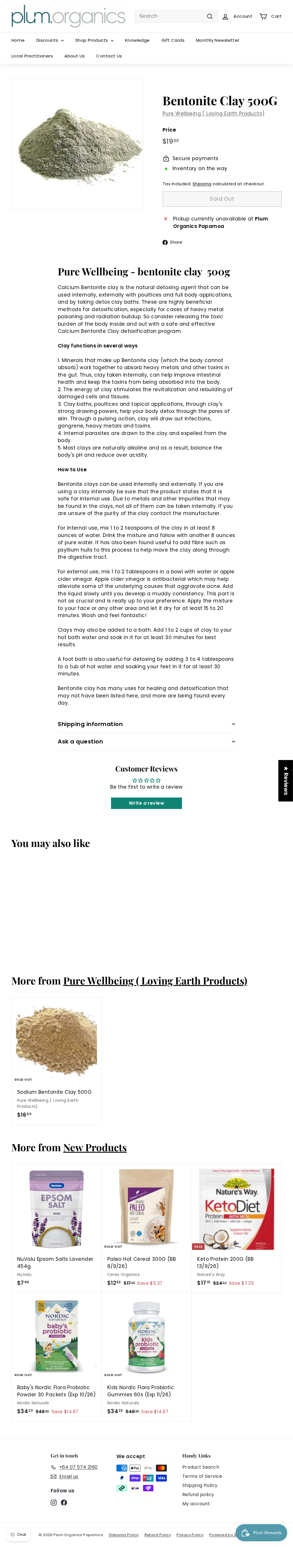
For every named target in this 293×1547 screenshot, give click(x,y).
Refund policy (198, 1494)
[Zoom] (77, 144)
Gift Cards (173, 40)
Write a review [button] (146, 803)
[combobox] (176, 16)
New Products (95, 1147)
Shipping (202, 184)
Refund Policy (157, 1535)
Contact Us (109, 56)
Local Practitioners (32, 56)
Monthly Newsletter (217, 40)
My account (196, 1503)
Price (169, 129)
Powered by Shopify (229, 1535)
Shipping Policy (199, 1485)
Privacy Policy (190, 1535)
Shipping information (90, 724)
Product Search (200, 1467)
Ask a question (80, 741)
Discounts (48, 40)
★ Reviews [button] (286, 781)
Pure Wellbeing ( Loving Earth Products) (214, 113)
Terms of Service (202, 1476)
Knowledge (137, 40)
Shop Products (92, 40)
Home (18, 40)
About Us (74, 56)
